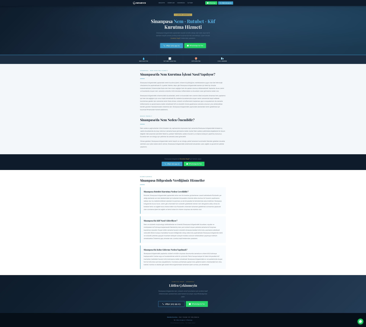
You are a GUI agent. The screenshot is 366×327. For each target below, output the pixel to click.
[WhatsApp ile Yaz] (360, 321)
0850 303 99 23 (226, 3)
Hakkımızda (181, 3)
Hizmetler (171, 3)
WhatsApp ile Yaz (196, 45)
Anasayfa (162, 3)
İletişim (190, 3)
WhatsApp (212, 3)
